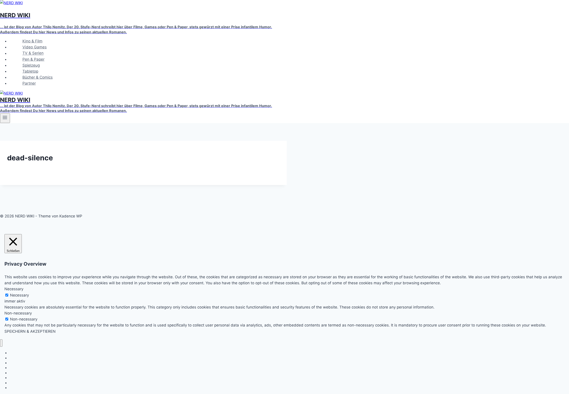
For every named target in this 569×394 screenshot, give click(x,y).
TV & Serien (33, 53)
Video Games (34, 47)
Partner (29, 83)
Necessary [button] (13, 289)
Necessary (19, 295)
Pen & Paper (33, 59)
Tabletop (30, 71)
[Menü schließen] (1, 343)
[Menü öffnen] (5, 118)
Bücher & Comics (37, 77)
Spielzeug (31, 65)
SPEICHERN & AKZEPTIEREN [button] (30, 331)
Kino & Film (32, 41)
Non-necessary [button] (18, 313)
